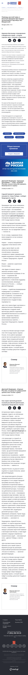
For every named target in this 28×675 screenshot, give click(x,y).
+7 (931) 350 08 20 (14, 633)
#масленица (9, 137)
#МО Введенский (19, 133)
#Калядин (7, 133)
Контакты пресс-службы (7, 626)
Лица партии (18, 620)
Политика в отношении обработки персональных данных (14, 660)
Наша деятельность (12, 7)
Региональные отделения (6, 623)
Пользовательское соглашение (14, 657)
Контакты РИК (19, 622)
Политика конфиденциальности (14, 658)
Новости (20, 7)
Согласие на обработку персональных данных (14, 662)
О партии (5, 620)
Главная (3, 7)
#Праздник (19, 137)
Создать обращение (14, 154)
